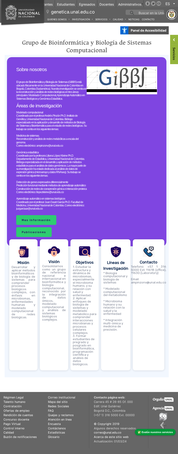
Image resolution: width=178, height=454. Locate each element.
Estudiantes (66, 4)
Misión (23, 262)
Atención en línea (60, 419)
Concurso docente (16, 419)
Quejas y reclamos (61, 415)
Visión (54, 261)
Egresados (87, 4)
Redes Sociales (58, 406)
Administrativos (129, 4)
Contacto (148, 19)
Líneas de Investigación (115, 265)
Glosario (54, 437)
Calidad (8, 432)
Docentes (106, 4)
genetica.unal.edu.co (73, 12)
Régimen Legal (13, 397)
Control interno (14, 428)
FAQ (51, 410)
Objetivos (85, 262)
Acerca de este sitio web (111, 437)
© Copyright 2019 (106, 424)
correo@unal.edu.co (107, 432)
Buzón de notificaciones (20, 437)
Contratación (12, 406)
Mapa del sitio (58, 402)
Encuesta (54, 424)
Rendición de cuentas (18, 415)
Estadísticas (56, 432)
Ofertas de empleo (16, 410)
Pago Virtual (12, 424)
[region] (87, 216)
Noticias (133, 19)
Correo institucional (61, 397)
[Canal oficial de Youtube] (158, 3)
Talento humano (14, 402)
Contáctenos (57, 428)
